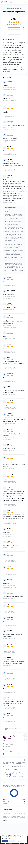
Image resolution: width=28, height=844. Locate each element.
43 (21, 728)
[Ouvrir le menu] (26, 2)
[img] (13, 39)
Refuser (12, 841)
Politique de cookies (20, 841)
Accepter (5, 841)
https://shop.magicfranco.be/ (12, 753)
